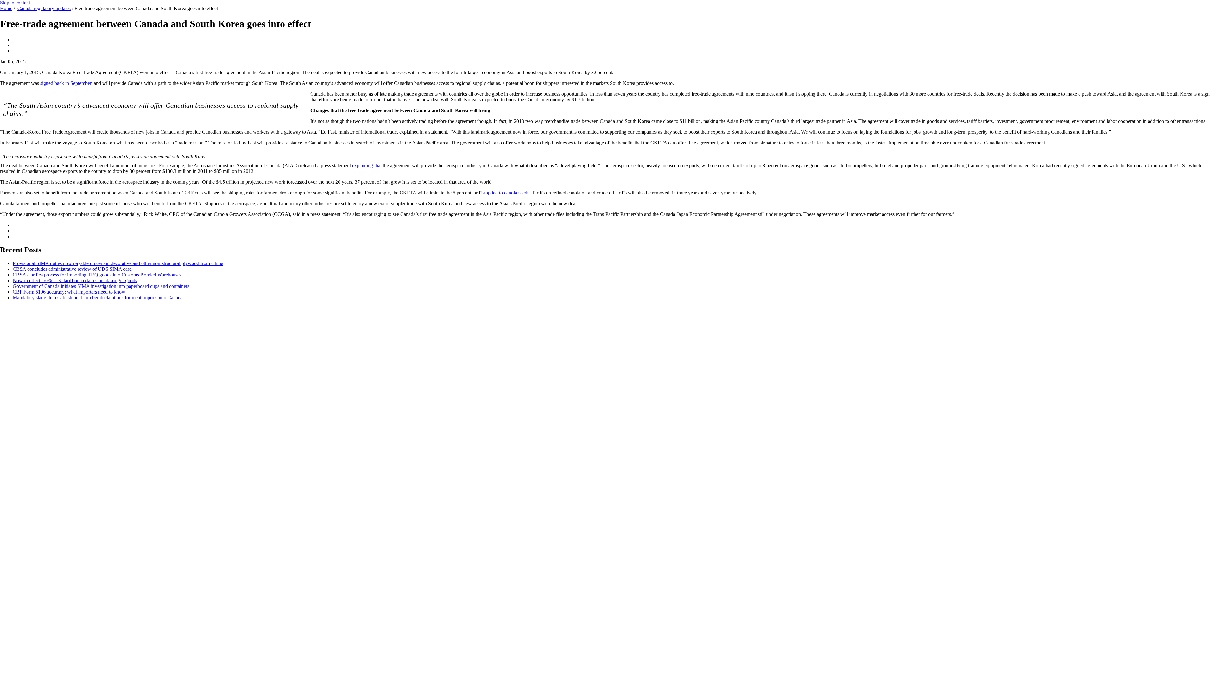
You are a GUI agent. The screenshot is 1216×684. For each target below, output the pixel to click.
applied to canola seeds (506, 192)
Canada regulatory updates (44, 8)
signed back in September (65, 83)
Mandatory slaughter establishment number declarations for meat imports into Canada (98, 297)
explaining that (367, 165)
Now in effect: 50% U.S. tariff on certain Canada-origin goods (75, 280)
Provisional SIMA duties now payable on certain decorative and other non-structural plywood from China (118, 263)
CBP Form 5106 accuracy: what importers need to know (69, 291)
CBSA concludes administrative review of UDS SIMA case (72, 269)
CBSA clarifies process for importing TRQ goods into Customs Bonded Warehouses (97, 274)
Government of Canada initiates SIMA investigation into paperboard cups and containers (101, 286)
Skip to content (15, 2)
